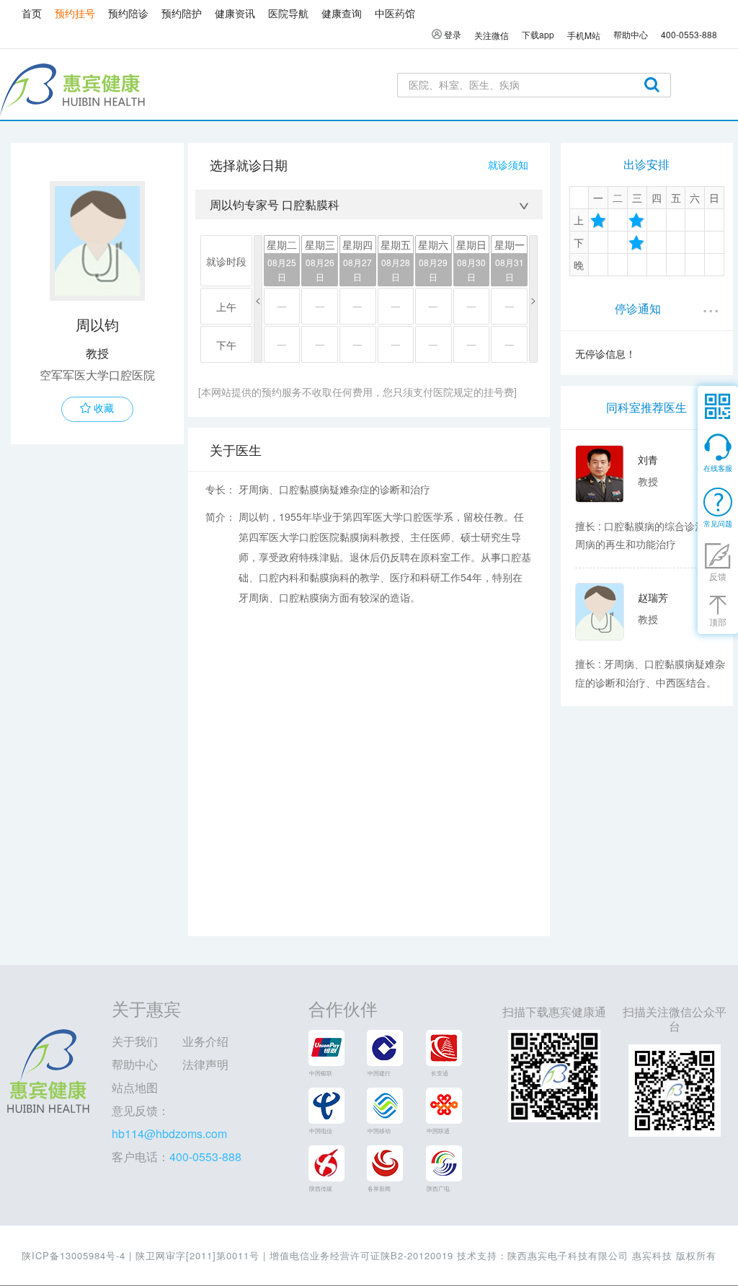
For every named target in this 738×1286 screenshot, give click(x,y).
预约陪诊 (128, 13)
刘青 (648, 459)
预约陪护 (181, 13)
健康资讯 (235, 13)
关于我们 (135, 1041)
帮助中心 (135, 1064)
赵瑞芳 (653, 597)
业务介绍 (205, 1041)
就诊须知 (508, 164)
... (710, 303)
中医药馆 (395, 13)
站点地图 (135, 1087)
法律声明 (205, 1064)
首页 (32, 13)
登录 (451, 34)
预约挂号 (75, 13)
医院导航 (288, 13)
